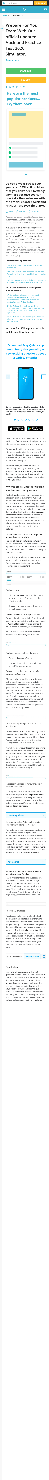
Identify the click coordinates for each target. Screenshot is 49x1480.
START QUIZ (25, 71)
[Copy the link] (20, 87)
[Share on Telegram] (24, 87)
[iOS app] (16, 428)
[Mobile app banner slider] (15, 420)
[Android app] (35, 428)
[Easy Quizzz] (24, 9)
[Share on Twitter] (10, 87)
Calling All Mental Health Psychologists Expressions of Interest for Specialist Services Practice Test (26, 281)
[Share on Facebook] (7, 87)
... (10, 15)
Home (5, 15)
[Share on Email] (13, 87)
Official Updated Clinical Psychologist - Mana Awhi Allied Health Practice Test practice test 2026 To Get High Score (26, 319)
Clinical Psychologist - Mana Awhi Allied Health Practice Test (24, 266)
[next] (43, 377)
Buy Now (25, 80)
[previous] (8, 377)
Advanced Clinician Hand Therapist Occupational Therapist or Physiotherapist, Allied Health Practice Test (26, 274)
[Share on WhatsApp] (17, 87)
